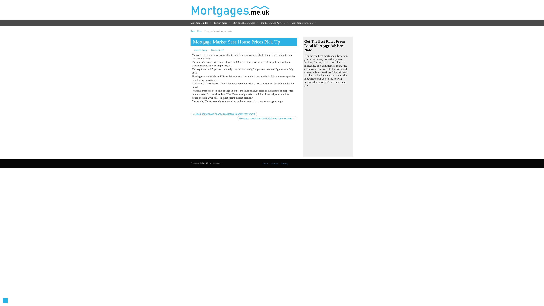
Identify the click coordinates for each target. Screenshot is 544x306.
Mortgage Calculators (302, 23)
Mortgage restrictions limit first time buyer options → (267, 118)
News (199, 31)
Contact (274, 163)
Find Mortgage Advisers (273, 23)
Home (193, 31)
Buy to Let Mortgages (244, 23)
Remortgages (220, 23)
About (265, 163)
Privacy (284, 163)
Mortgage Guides (199, 23)
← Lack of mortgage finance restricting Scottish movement (224, 114)
